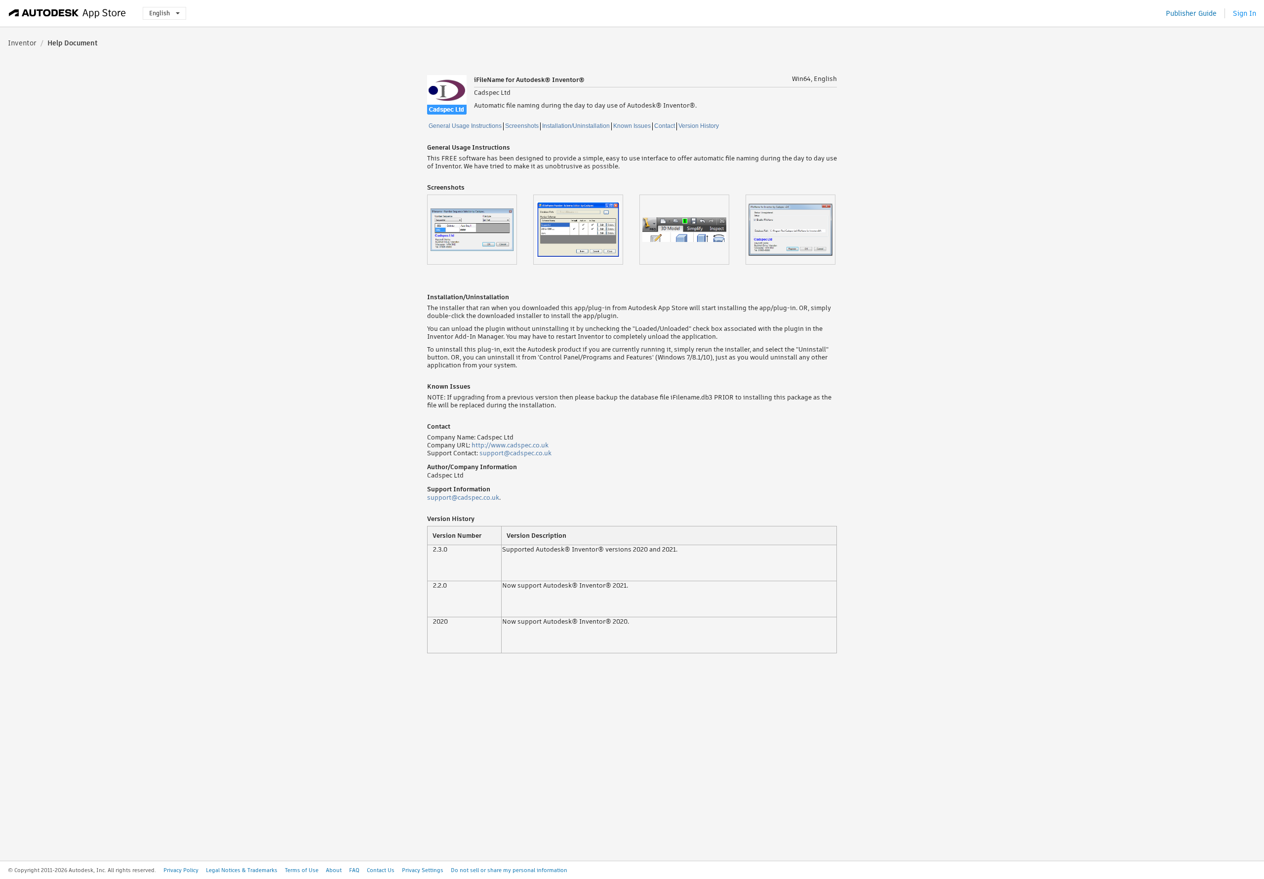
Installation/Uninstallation (576, 125)
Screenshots (522, 125)
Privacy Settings (422, 870)
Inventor (22, 43)
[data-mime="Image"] (480, 230)
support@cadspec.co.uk (515, 453)
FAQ (354, 870)
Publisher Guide (1191, 13)
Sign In (1244, 13)
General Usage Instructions (465, 125)
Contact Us (381, 870)
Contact (664, 125)
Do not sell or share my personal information (509, 870)
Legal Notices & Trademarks (241, 870)
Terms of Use (301, 870)
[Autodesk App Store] (67, 13)
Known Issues (632, 125)
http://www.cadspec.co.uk (510, 445)
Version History (698, 125)
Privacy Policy (180, 870)
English (159, 13)
